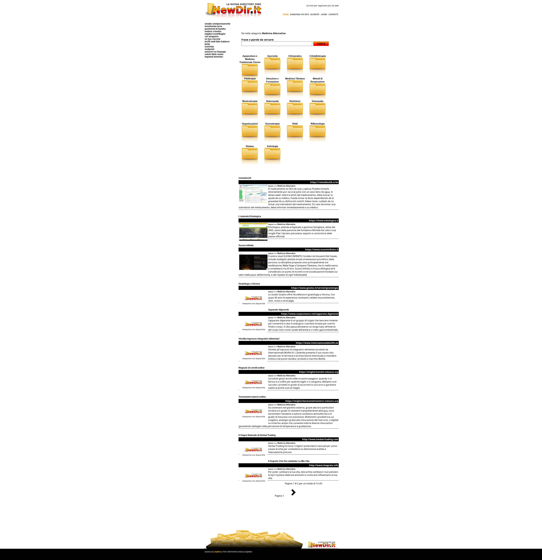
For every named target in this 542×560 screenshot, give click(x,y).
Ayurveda (272, 56)
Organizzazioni (250, 124)
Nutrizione (294, 101)
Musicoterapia (249, 101)
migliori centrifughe (215, 34)
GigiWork (218, 552)
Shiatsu (250, 146)
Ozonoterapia (272, 124)
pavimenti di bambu (215, 29)
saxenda (209, 46)
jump (207, 44)
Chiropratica (295, 56)
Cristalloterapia (318, 56)
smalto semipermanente (217, 24)
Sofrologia (272, 146)
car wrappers (212, 36)
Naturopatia (272, 101)
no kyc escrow (212, 39)
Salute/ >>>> (281, 186)
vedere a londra (213, 31)
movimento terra (213, 26)
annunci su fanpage (215, 51)
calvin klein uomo (214, 54)
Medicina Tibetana (295, 78)
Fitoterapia (250, 78)
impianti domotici (214, 57)
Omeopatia (317, 101)
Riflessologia (318, 124)
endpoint (209, 49)
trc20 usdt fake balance (217, 41)
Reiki (295, 124)
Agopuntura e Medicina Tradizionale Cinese (249, 59)
